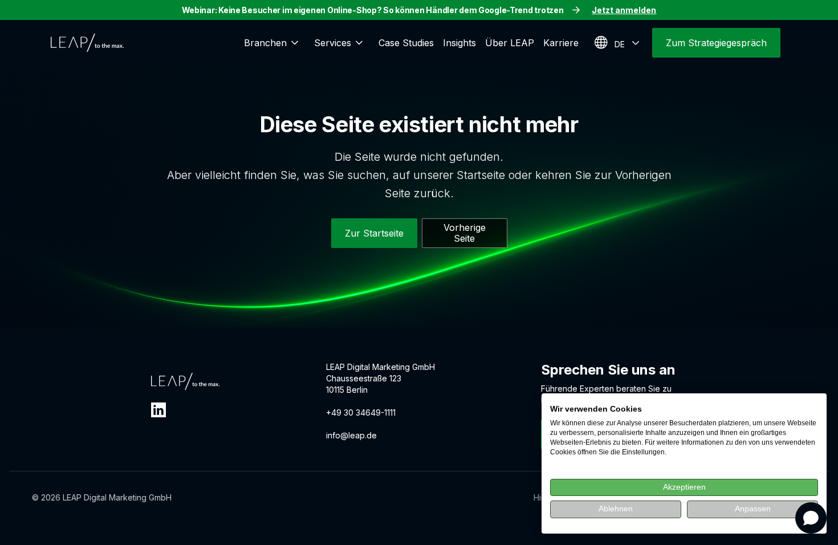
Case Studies (406, 42)
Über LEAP (509, 42)
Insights (459, 42)
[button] (274, 42)
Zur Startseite (374, 233)
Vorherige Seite (465, 233)
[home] (87, 43)
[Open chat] (811, 518)
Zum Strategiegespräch (716, 42)
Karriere (561, 42)
